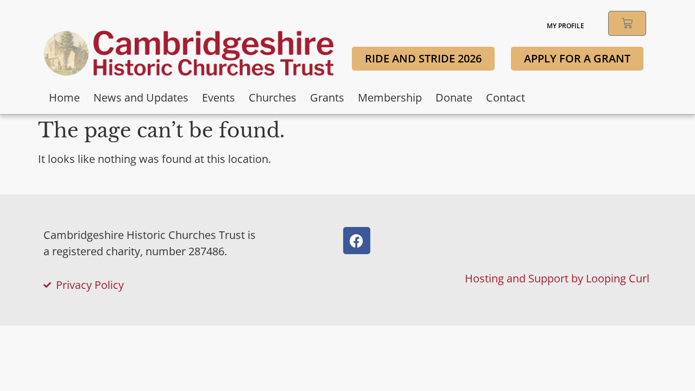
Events (218, 97)
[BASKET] (627, 23)
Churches (272, 97)
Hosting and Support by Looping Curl (557, 278)
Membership (390, 97)
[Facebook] (356, 240)
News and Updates (140, 97)
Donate (453, 97)
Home (64, 97)
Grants (327, 97)
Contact (505, 97)
